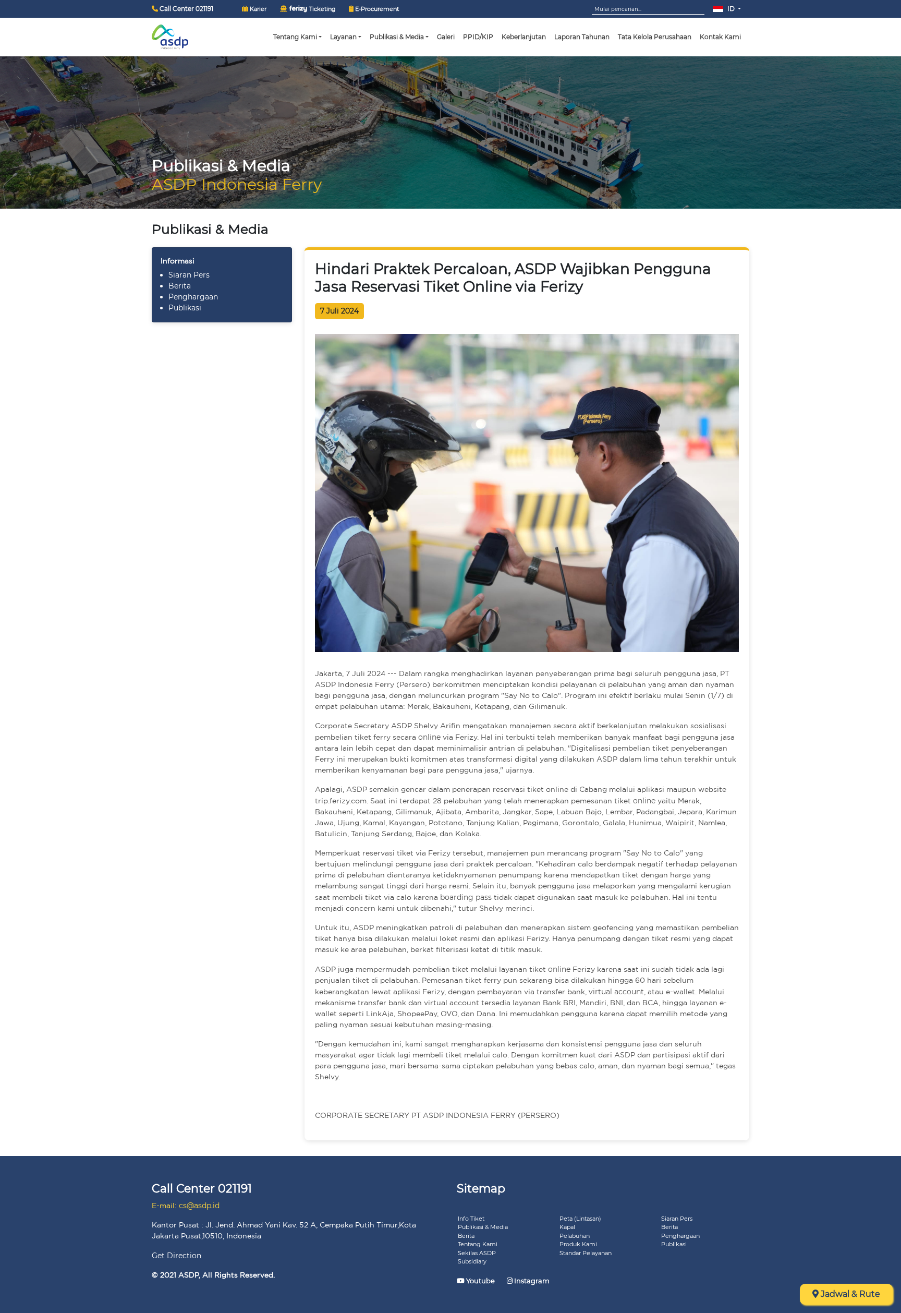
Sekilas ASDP (477, 1253)
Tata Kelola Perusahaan (654, 37)
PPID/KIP (478, 37)
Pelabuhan (574, 1235)
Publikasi (184, 307)
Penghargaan (193, 297)
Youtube (480, 1280)
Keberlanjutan (524, 37)
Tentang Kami (477, 1244)
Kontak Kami (720, 37)
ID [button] (731, 9)
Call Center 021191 (185, 9)
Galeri (446, 37)
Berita (179, 286)
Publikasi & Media (483, 1227)
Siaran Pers (189, 275)
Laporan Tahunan (582, 37)
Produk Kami (578, 1244)
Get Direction (176, 1255)
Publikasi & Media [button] (397, 37)
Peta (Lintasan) (580, 1218)
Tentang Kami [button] (295, 37)
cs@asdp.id (199, 1205)
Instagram (531, 1280)
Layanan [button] (343, 37)
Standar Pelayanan (585, 1253)
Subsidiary (472, 1261)
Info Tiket (471, 1218)
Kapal (567, 1227)
